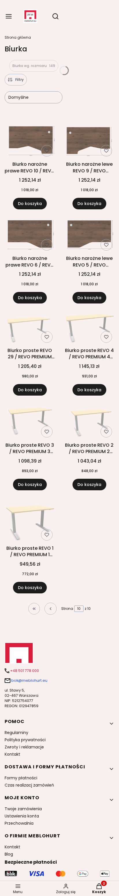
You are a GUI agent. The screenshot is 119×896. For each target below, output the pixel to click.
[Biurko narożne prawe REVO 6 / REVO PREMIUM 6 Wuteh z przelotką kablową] (30, 236)
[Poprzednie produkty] (50, 609)
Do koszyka (30, 203)
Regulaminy (16, 732)
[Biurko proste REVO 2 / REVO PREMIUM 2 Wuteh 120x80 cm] (89, 422)
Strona (67, 608)
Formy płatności (21, 778)
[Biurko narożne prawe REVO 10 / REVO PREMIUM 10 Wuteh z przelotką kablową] (30, 142)
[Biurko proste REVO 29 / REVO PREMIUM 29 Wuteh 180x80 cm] (30, 329)
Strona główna (18, 37)
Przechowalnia (19, 823)
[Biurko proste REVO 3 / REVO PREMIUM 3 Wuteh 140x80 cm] (30, 422)
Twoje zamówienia (23, 809)
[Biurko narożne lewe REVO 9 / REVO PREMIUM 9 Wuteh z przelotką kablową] (89, 142)
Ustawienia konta (22, 816)
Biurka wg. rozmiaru (33, 65)
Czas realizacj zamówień (29, 785)
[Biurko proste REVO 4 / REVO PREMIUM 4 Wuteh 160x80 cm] (89, 329)
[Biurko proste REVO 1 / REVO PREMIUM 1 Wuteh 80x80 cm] (30, 521)
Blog (9, 854)
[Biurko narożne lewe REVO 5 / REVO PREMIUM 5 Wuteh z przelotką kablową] (89, 236)
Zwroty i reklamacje (24, 747)
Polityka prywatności (25, 740)
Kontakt (12, 754)
